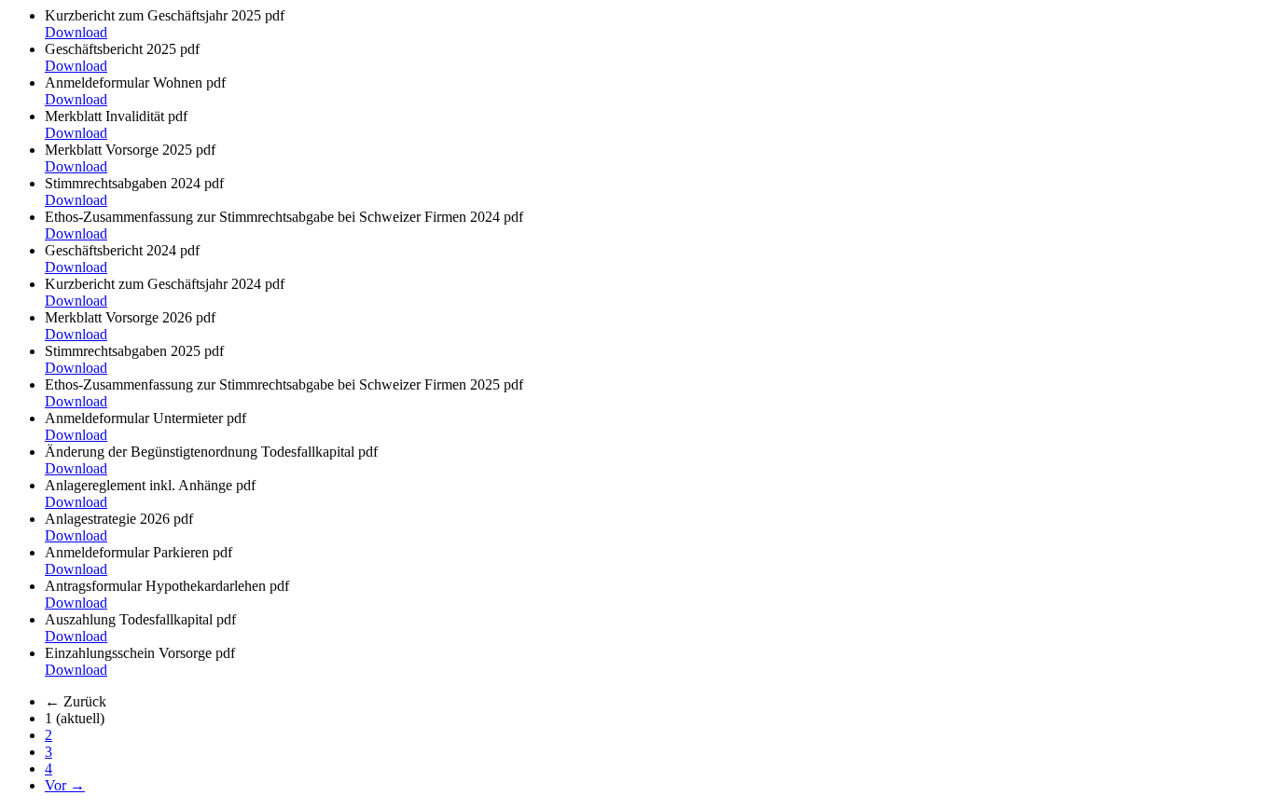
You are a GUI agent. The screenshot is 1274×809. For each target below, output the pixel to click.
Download (76, 32)
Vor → (65, 785)
